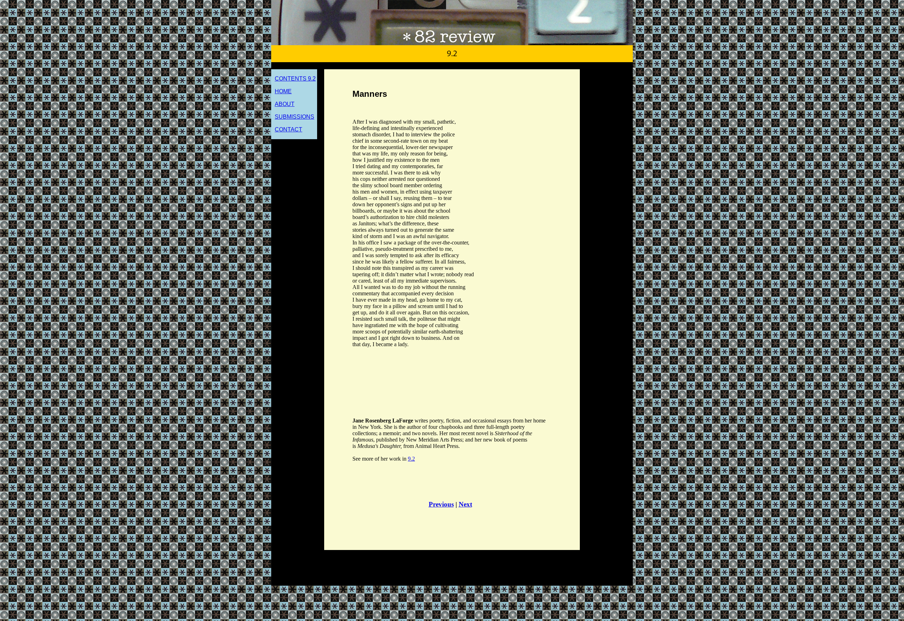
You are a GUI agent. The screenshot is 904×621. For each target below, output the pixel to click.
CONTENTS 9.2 (295, 79)
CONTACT (288, 129)
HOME (283, 91)
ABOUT (285, 104)
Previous (441, 504)
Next (465, 504)
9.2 (411, 459)
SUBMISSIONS (294, 117)
